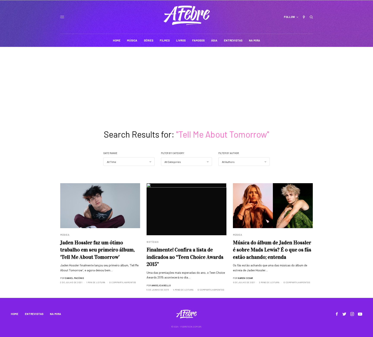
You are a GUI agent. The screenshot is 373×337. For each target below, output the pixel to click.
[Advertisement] (186, 79)
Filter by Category (172, 153)
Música (64, 234)
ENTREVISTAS (34, 314)
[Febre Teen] (186, 15)
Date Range (110, 153)
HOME (14, 314)
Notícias (152, 241)
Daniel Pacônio (74, 278)
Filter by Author (228, 153)
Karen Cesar (245, 278)
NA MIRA (55, 314)
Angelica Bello (161, 285)
